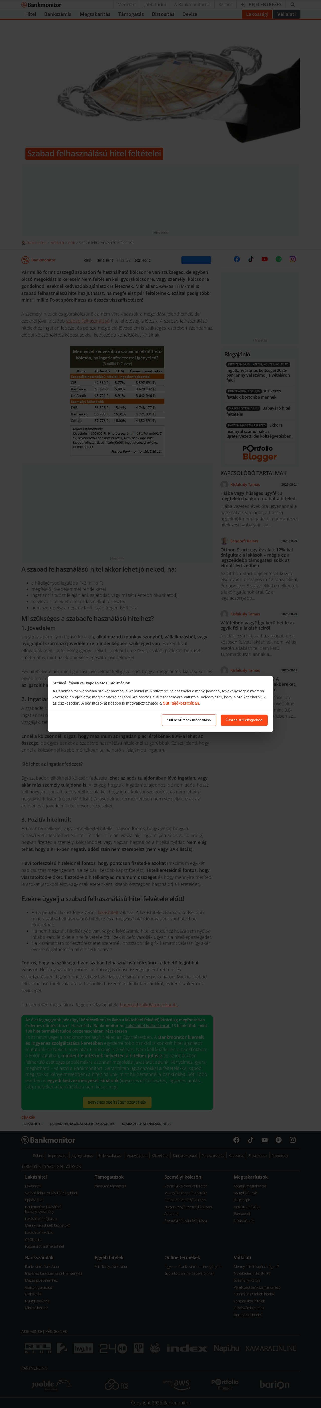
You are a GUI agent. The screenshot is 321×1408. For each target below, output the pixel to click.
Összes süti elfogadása (244, 720)
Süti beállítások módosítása (189, 720)
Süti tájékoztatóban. (181, 703)
